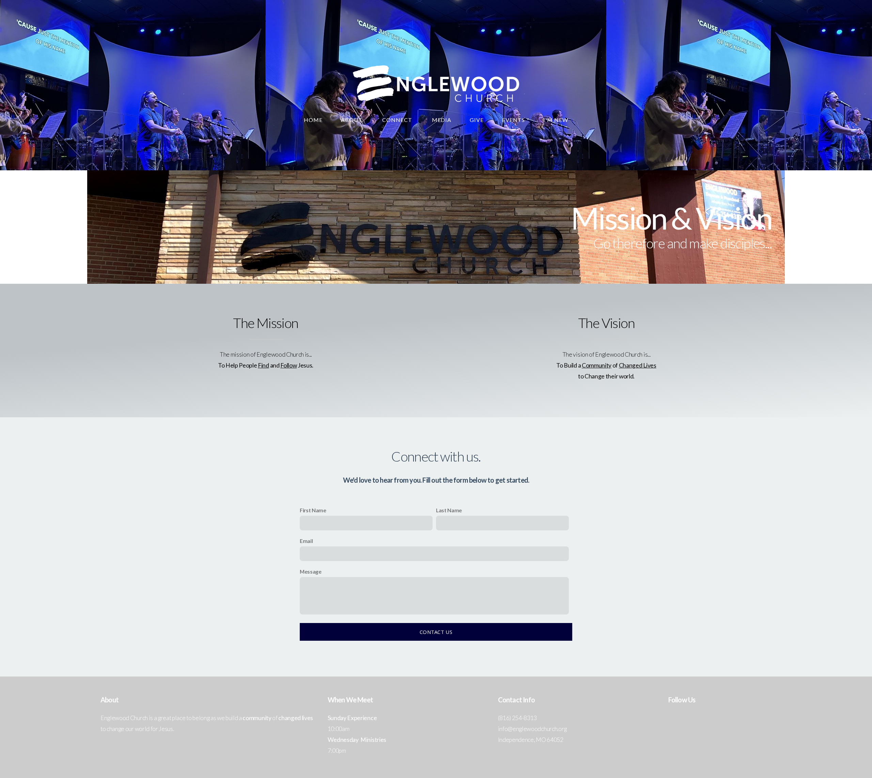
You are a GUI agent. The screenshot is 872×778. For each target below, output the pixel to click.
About (352, 119)
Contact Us (436, 631)
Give (477, 119)
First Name (313, 510)
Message (311, 571)
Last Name (449, 510)
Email (306, 541)
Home (313, 119)
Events (513, 119)
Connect (398, 119)
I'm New (555, 119)
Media (442, 119)
